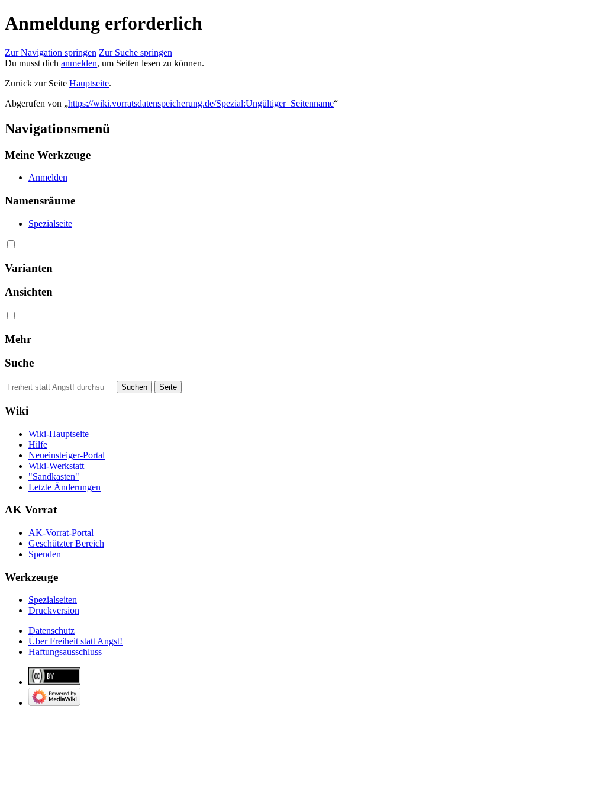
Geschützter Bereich (66, 543)
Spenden (44, 554)
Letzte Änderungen (64, 487)
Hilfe (37, 444)
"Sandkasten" (53, 476)
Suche (19, 363)
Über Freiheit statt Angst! (75, 641)
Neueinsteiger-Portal (66, 455)
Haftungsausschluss (65, 652)
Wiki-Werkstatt (56, 466)
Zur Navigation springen (50, 52)
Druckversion (53, 610)
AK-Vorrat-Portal (61, 533)
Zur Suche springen (135, 52)
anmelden (79, 63)
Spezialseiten (52, 600)
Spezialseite (50, 224)
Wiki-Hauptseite (58, 434)
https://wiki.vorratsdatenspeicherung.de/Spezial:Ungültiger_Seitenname (201, 103)
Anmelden (47, 177)
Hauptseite (89, 83)
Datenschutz (51, 630)
